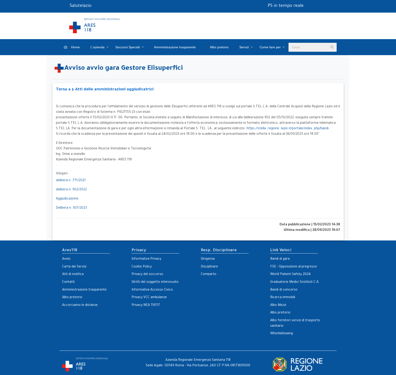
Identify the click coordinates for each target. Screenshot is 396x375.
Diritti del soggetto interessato (155, 282)
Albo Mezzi (278, 305)
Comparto (208, 274)
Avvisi (66, 259)
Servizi (244, 47)
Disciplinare (209, 267)
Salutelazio (80, 6)
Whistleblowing (281, 334)
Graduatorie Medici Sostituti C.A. (294, 282)
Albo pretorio (218, 47)
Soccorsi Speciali (127, 47)
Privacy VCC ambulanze (149, 297)
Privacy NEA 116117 (146, 305)
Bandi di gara (280, 259)
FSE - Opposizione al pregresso (293, 267)
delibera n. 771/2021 (71, 181)
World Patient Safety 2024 (290, 274)
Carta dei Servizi (74, 267)
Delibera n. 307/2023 (71, 208)
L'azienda (97, 47)
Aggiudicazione (67, 199)
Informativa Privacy (146, 259)
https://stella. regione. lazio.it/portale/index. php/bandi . (288, 129)
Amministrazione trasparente (174, 47)
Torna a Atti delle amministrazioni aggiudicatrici (105, 90)
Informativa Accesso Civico (152, 290)
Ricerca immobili (282, 297)
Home (75, 47)
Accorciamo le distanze (80, 305)
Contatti (68, 282)
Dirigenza (208, 259)
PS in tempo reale (286, 6)
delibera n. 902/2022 (71, 190)
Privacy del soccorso (147, 274)
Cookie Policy (142, 267)
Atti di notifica (73, 274)
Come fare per (270, 47)
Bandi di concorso (283, 290)
